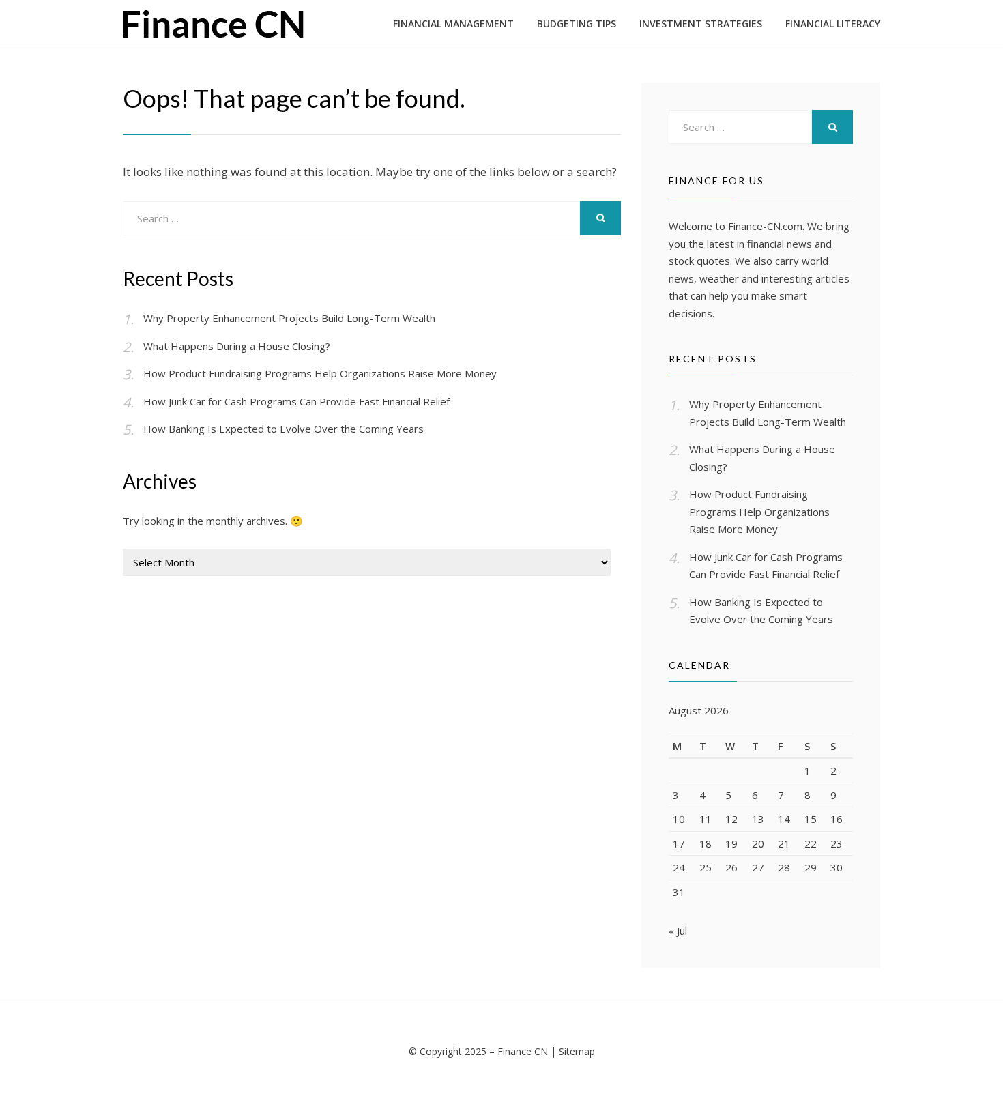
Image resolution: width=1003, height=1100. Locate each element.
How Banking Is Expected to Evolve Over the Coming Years (283, 428)
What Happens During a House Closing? (236, 346)
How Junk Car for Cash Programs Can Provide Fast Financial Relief (296, 401)
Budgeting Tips (576, 23)
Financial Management (453, 23)
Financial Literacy (832, 23)
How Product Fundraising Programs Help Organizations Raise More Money (320, 373)
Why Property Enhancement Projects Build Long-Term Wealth (289, 318)
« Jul (678, 931)
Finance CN (522, 1051)
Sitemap (577, 1051)
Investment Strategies (700, 23)
